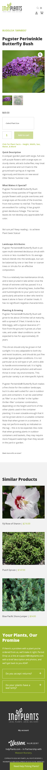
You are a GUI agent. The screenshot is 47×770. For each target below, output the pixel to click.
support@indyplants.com (31, 655)
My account (23, 730)
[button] (40, 54)
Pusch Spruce (9, 570)
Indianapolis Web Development (14, 762)
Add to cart (23, 135)
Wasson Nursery (23, 752)
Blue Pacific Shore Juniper (14, 616)
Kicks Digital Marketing (35, 762)
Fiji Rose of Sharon (11, 523)
